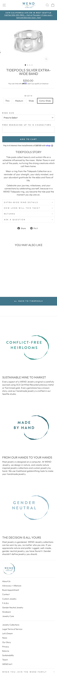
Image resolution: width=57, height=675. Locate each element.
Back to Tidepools (30, 301)
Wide (31, 100)
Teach (5, 659)
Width (28, 96)
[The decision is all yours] (28, 508)
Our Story (6, 642)
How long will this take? (22, 208)
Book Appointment (10, 590)
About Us (6, 581)
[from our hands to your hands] (28, 428)
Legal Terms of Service (12, 629)
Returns (9, 214)
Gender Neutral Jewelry (12, 607)
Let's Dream (7, 633)
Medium (19, 100)
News (4, 638)
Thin (7, 100)
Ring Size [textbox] (8, 113)
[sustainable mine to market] (28, 347)
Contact (6, 594)
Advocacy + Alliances (11, 585)
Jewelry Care (8, 616)
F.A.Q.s (5, 603)
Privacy (5, 646)
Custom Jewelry (9, 599)
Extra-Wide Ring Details (21, 202)
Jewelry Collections (10, 625)
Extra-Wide (45, 100)
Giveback (6, 612)
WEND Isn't (7, 664)
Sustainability (8, 655)
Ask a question (14, 220)
